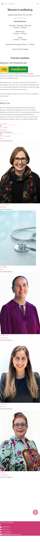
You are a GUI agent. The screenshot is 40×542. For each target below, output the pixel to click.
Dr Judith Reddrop (4, 128)
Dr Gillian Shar (3, 268)
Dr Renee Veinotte (4, 336)
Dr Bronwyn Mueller (4, 205)
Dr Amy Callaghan (4, 473)
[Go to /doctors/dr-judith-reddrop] (20, 125)
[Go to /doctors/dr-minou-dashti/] (20, 372)
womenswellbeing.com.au (8, 537)
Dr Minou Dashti (3, 405)
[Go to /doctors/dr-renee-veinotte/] (20, 303)
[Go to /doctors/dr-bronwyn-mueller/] (20, 172)
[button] (35, 512)
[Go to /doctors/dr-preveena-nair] (20, 134)
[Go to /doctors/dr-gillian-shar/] (20, 238)
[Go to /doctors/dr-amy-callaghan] (20, 440)
